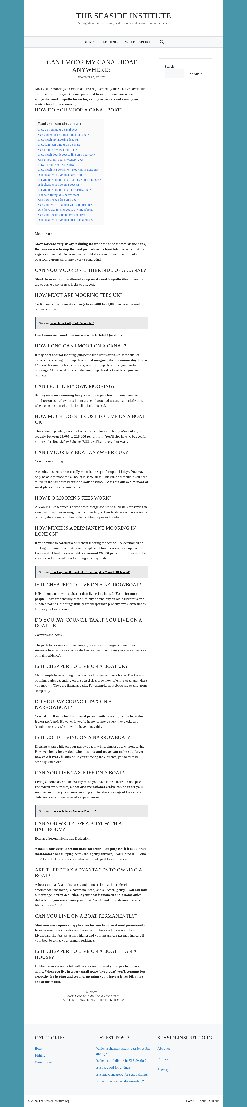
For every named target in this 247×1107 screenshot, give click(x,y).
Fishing (110, 42)
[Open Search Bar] (161, 42)
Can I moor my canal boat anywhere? (93, 996)
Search (169, 66)
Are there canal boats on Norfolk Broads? (93, 1000)
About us (163, 1048)
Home (190, 1101)
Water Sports (139, 42)
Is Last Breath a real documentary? (120, 1081)
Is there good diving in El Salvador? (121, 1060)
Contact (162, 1059)
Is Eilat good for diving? (113, 1067)
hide (76, 123)
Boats (89, 42)
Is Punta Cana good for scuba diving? (122, 1074)
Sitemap (163, 1070)
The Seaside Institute (123, 15)
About (201, 1101)
